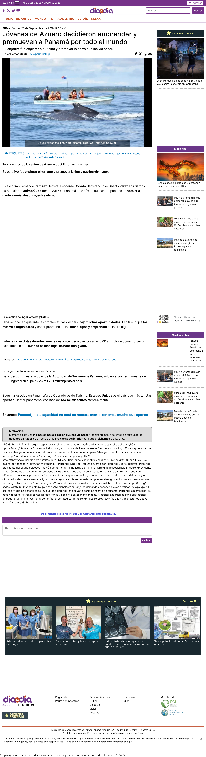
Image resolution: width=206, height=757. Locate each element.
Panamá (42, 153)
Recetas (94, 712)
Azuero (53, 153)
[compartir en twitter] (140, 54)
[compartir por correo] (150, 54)
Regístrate (61, 697)
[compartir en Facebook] (136, 54)
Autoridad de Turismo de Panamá (45, 157)
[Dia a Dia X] (9, 10)
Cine (126, 701)
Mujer (92, 708)
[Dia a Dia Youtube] (18, 10)
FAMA (9, 18)
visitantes (81, 153)
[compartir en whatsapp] (145, 54)
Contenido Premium (183, 33)
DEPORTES (24, 18)
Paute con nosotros (67, 701)
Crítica (93, 701)
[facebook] (19, 705)
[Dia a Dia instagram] (13, 10)
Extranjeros (96, 153)
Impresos (129, 697)
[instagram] (32, 705)
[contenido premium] (15, 715)
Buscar (198, 10)
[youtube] (27, 705)
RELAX (96, 18)
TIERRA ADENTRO (61, 18)
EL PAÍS (83, 18)
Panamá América (99, 697)
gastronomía (124, 153)
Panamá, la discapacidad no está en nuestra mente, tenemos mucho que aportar (83, 415)
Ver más (188, 601)
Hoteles (109, 153)
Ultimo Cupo (67, 153)
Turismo (30, 153)
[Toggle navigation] (17, 3)
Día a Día (95, 704)
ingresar (197, 3)
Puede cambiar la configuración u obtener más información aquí (98, 741)
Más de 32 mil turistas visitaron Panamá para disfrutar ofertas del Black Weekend (67, 359)
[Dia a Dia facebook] (4, 10)
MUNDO (40, 18)
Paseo (136, 153)
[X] (23, 705)
